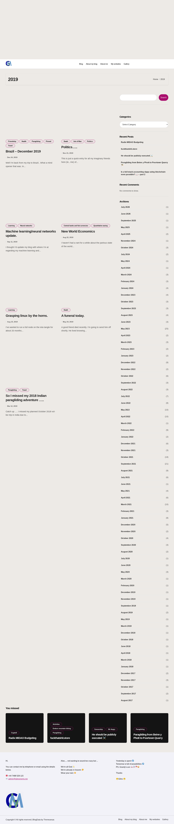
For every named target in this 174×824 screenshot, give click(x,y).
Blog (81, 64)
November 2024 (128, 241)
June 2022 (125, 403)
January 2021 (127, 518)
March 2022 (126, 423)
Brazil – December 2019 (23, 151)
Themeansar (49, 820)
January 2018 (127, 667)
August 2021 (127, 471)
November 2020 (128, 531)
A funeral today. (72, 316)
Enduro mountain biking (62, 728)
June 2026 (125, 214)
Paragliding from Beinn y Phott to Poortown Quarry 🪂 (144, 163)
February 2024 (127, 281)
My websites (116, 64)
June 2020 (125, 565)
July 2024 (125, 254)
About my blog (91, 64)
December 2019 (128, 592)
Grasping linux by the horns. (27, 316)
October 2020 (127, 538)
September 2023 (128, 308)
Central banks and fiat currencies (76, 226)
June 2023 (125, 322)
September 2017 (128, 694)
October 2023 (127, 302)
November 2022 (128, 369)
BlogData (37, 820)
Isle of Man (78, 141)
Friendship (12, 141)
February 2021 (127, 511)
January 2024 (127, 288)
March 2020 (126, 579)
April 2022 (125, 417)
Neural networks (26, 226)
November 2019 (128, 599)
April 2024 (125, 268)
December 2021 (128, 444)
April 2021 (125, 498)
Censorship (98, 729)
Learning (11, 226)
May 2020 (125, 572)
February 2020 (127, 586)
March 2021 (126, 504)
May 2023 (125, 329)
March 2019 (126, 626)
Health (24, 141)
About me (104, 64)
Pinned (48, 141)
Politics (90, 141)
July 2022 (125, 396)
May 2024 (125, 261)
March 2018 (126, 660)
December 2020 (128, 525)
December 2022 (128, 362)
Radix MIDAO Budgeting (132, 142)
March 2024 (126, 275)
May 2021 (125, 491)
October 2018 (127, 640)
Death (66, 141)
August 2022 (127, 390)
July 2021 (125, 477)
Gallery (126, 64)
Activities (56, 724)
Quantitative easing (101, 226)
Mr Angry (111, 729)
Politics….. (69, 147)
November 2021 (128, 450)
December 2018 (128, 633)
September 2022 (128, 383)
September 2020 (128, 545)
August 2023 (127, 315)
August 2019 (127, 613)
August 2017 (127, 700)
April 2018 (125, 653)
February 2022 (127, 430)
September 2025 (128, 221)
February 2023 (127, 349)
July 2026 (125, 207)
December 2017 (128, 673)
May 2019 (125, 619)
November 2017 (128, 680)
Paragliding (36, 141)
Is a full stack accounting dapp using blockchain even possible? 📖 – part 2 (143, 173)
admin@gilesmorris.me (18, 779)
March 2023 (126, 342)
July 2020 (125, 558)
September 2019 (128, 606)
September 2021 (128, 464)
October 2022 (127, 376)
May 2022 (125, 410)
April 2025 (125, 234)
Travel (10, 146)
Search (164, 98)
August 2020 (127, 552)
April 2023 (125, 335)
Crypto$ (14, 733)
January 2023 (127, 356)
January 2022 (127, 437)
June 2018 (125, 646)
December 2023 (128, 295)
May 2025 (125, 227)
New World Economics (78, 231)
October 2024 (127, 248)
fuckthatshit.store (129, 149)
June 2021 (125, 484)
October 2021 (127, 457)
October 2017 (127, 687)
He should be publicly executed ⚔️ (137, 156)
